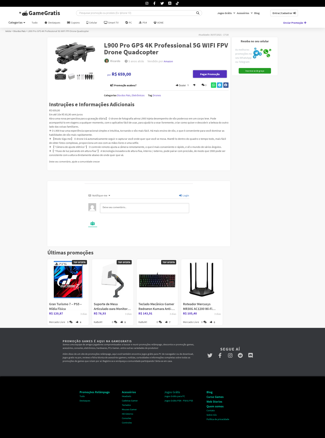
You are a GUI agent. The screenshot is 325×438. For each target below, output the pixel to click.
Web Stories (214, 401)
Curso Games (215, 397)
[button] (213, 85)
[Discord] (250, 355)
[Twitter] (210, 355)
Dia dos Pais (19, 31)
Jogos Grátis (224, 13)
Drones (157, 95)
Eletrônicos (138, 95)
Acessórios (243, 13)
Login (185, 195)
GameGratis (44, 13)
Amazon (168, 61)
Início (8, 31)
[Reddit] (240, 355)
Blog (256, 13)
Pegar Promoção (210, 74)
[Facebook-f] (220, 355)
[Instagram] (230, 355)
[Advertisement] (253, 127)
